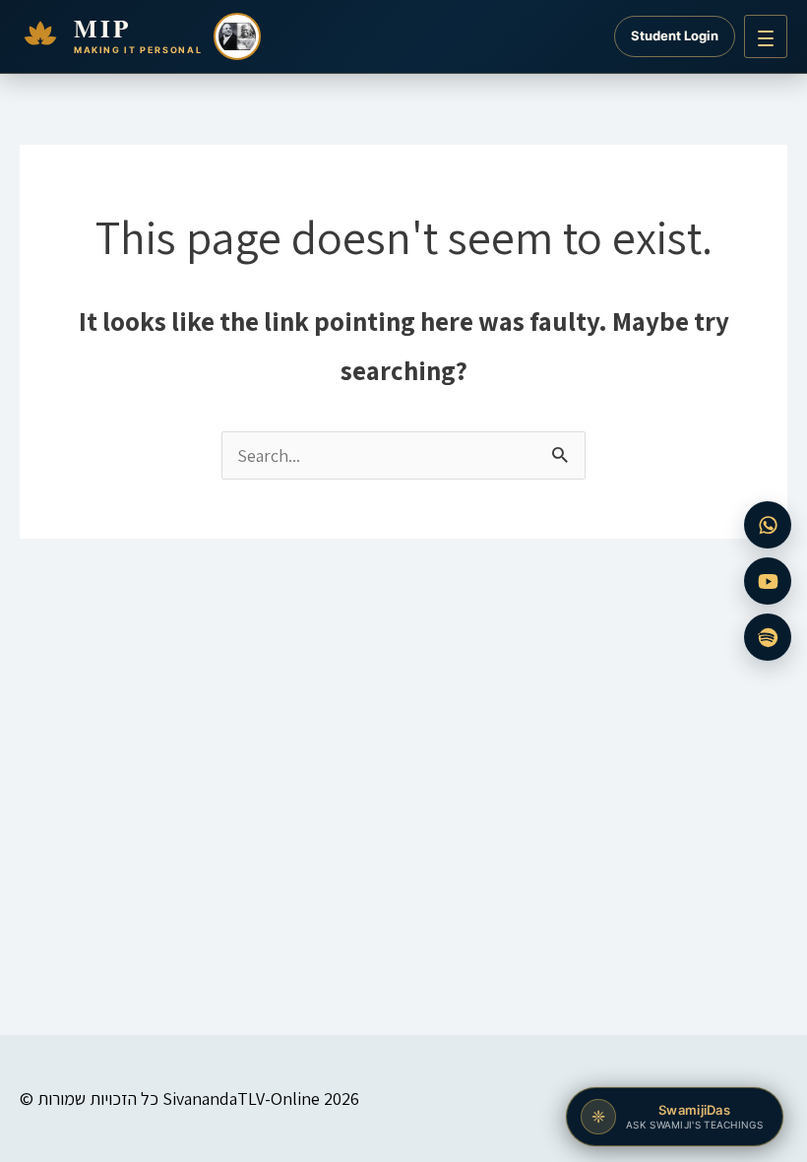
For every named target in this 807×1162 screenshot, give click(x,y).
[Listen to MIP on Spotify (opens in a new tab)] (767, 637)
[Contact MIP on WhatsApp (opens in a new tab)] (767, 525)
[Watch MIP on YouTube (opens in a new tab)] (767, 581)
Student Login (674, 35)
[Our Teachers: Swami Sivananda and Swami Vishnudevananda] (237, 36)
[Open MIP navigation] (765, 36)
